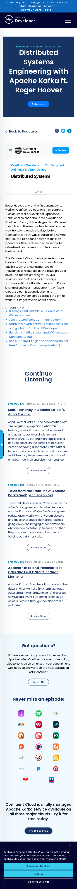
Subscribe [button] (38, 104)
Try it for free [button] (38, 831)
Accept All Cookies (38, 866)
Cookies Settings (38, 881)
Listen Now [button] (38, 470)
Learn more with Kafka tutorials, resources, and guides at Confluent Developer (39, 326)
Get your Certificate (36, 10)
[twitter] (63, 131)
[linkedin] (69, 131)
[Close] (70, 845)
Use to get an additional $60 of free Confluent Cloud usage (38, 343)
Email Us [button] (38, 682)
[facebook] (57, 131)
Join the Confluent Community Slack (34, 320)
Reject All (38, 874)
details (54, 345)
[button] (38, 439)
